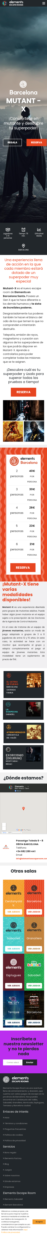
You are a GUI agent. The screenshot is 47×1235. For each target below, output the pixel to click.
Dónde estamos (12, 1181)
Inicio (6, 1117)
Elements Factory (12, 1158)
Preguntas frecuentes (15, 1129)
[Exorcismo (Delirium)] (13, 756)
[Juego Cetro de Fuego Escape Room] (14, 683)
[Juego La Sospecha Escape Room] (13, 709)
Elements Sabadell (13, 1199)
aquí (25, 1229)
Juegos (8, 1169)
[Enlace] (13, 3)
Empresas (9, 1187)
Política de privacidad (15, 1140)
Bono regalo (10, 1152)
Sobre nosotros (12, 1175)
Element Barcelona (13, 1204)
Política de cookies (13, 1134)
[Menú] (44, 3)
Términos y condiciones (15, 1123)
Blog (6, 1164)
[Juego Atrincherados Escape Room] (14, 732)
